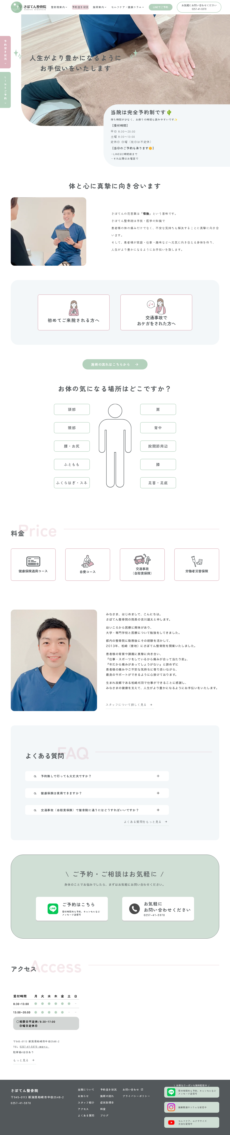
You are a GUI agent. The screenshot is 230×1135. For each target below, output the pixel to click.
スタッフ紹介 (86, 1102)
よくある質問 (86, 1115)
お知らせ (83, 1096)
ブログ (104, 1115)
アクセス (83, 1109)
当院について (86, 1089)
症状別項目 (107, 1102)
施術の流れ (107, 1096)
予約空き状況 (80, 7)
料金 (103, 1109)
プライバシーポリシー (136, 1096)
